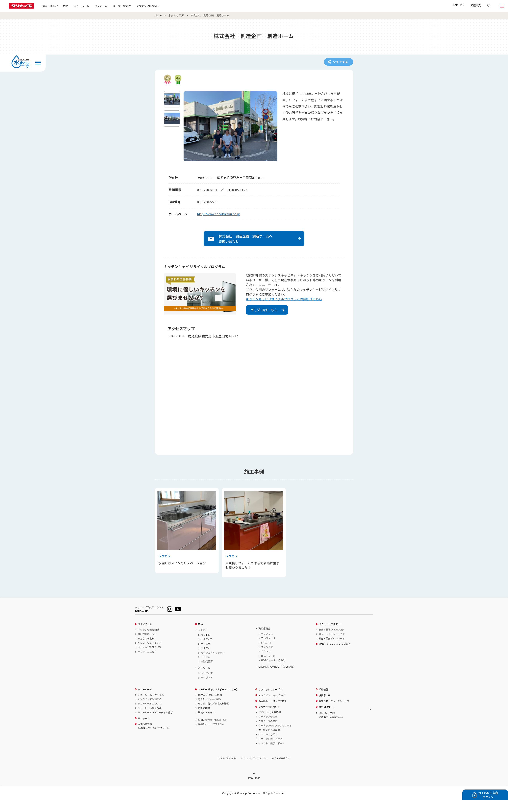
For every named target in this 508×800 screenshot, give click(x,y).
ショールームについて (150, 703)
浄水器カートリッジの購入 (272, 701)
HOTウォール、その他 (273, 660)
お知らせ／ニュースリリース (334, 701)
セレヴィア (207, 673)
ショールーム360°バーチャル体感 (155, 712)
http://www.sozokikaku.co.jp (218, 213)
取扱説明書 (204, 708)
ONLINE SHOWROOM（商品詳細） (277, 666)
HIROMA (205, 656)
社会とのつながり (267, 734)
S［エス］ (266, 642)
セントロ (205, 634)
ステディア (207, 639)
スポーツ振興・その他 (270, 738)
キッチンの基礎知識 (148, 629)
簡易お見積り (332, 629)
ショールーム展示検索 (150, 708)
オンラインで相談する (150, 699)
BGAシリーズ (268, 655)
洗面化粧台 (264, 628)
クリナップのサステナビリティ (275, 725)
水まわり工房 (176, 15)
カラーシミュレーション (332, 633)
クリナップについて (147, 6)
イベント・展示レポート (271, 743)
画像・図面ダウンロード (332, 638)
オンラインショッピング (271, 695)
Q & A (210, 699)
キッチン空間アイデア (149, 642)
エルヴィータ (268, 638)
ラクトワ (266, 651)
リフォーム (100, 6)
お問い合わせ (212, 719)
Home (158, 15)
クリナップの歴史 (267, 721)
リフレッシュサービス (270, 689)
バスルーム (204, 667)
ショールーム (81, 6)
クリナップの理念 (267, 716)
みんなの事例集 (146, 638)
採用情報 (323, 689)
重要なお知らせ (206, 712)
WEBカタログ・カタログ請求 (334, 644)
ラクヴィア (207, 677)
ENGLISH (459, 5)
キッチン (203, 629)
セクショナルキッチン (213, 652)
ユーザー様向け (122, 6)
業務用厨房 (207, 661)
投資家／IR (324, 695)
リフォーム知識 (146, 651)
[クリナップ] (21, 7)
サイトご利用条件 (227, 758)
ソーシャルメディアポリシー (254, 758)
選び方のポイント (147, 633)
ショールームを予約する (151, 694)
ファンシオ (267, 647)
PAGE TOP (254, 778)
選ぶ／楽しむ (145, 624)
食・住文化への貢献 (269, 729)
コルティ (205, 648)
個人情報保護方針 (281, 758)
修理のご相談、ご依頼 (210, 694)
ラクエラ (205, 643)
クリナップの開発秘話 (150, 647)
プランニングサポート (331, 624)
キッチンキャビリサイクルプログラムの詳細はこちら (284, 299)
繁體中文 (475, 5)
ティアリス (267, 633)
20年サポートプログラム (211, 724)
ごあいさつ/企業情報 (269, 712)
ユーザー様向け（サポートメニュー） (218, 689)
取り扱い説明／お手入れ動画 (213, 703)
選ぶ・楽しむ (50, 6)
